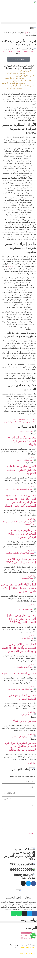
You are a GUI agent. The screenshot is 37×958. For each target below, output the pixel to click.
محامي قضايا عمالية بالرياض (23, 85)
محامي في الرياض (14, 88)
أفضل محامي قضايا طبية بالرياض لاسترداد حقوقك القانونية (21, 470)
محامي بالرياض (26, 70)
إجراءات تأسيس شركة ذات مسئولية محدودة (19, 42)
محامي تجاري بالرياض (15, 73)
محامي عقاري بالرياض (26, 75)
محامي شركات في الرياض (13, 83)
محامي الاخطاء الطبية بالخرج (19, 673)
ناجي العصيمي (12, 266)
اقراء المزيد (32, 458)
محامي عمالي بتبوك (24, 720)
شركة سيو (31, 953)
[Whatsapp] (19, 913)
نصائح (26, 32)
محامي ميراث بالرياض (14, 78)
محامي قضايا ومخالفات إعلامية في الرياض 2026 (21, 560)
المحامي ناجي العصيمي (27, 947)
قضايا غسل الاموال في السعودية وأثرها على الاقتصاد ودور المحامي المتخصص (19, 648)
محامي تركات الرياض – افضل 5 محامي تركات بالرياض (22, 441)
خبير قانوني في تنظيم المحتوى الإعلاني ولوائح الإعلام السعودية (22, 533)
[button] (18, 23)
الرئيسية (33, 32)
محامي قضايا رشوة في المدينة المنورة (22, 697)
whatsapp (33, 933)
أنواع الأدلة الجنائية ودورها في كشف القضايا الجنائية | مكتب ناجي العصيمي (18, 588)
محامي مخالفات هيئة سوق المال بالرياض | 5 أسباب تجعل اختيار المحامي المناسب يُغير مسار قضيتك (20, 500)
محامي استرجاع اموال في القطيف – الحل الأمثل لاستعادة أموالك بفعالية (20, 746)
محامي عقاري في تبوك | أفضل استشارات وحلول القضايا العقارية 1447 (21, 619)
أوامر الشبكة (22, 953)
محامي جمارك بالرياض (22, 80)
